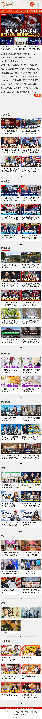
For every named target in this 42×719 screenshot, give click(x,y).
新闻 (10, 11)
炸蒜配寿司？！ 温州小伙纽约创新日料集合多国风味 (31, 696)
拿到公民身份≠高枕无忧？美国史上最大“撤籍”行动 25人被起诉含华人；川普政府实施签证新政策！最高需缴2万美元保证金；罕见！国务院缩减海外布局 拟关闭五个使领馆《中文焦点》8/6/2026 (10, 218)
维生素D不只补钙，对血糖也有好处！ (10, 390)
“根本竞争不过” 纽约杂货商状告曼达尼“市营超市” (31, 266)
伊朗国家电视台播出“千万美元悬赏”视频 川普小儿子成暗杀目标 (11, 285)
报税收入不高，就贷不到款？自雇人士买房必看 (10, 524)
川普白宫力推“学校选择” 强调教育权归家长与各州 (21, 92)
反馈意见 (15, 712)
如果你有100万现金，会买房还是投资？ (10, 505)
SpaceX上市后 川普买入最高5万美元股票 (19, 80)
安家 (16, 11)
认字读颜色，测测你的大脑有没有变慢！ (30, 390)
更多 (38, 95)
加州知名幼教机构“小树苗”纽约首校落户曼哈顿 (21, 48)
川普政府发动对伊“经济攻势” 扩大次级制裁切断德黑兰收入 (31, 285)
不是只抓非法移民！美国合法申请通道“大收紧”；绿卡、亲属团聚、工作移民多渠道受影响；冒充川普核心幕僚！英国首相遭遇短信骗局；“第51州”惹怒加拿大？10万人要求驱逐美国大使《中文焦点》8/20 (11, 199)
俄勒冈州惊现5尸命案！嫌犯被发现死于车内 (10, 266)
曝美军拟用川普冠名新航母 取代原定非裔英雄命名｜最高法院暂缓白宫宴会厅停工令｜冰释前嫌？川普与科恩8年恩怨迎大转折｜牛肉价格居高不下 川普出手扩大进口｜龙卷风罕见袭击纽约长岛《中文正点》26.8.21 (31, 151)
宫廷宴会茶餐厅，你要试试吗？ (10, 696)
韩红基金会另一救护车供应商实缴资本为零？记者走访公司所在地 (21, 73)
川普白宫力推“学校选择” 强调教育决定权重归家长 (10, 304)
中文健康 (33, 11)
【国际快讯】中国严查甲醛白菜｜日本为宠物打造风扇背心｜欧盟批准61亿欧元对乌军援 (10, 322)
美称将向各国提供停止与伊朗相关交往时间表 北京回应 (21, 54)
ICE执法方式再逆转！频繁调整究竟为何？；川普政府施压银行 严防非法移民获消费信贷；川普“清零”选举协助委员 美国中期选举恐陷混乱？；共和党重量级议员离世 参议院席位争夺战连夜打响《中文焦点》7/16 (31, 237)
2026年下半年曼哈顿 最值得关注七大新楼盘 (31, 419)
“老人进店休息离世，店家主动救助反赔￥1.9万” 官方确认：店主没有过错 (21, 69)
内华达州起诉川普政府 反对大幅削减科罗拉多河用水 (21, 84)
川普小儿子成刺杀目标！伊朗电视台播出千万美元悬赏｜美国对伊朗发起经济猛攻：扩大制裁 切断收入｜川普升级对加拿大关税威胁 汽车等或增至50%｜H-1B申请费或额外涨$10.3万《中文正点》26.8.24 (10, 132)
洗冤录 (4, 618)
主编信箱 (15, 715)
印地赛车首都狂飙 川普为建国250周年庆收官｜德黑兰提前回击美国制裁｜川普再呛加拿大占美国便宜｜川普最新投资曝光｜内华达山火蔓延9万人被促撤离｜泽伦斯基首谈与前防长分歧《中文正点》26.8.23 (31, 132)
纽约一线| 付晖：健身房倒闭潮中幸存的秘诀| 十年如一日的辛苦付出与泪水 (31, 505)
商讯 (26, 11)
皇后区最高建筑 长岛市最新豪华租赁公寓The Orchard (10, 457)
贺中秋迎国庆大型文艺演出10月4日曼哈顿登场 (30, 554)
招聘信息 (33, 712)
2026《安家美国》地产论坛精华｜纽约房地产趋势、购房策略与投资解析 (30, 438)
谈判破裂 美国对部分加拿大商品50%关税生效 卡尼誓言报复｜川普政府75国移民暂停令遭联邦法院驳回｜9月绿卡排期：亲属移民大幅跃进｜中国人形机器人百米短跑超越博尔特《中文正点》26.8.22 (11, 151)
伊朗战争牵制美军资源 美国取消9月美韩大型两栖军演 (21, 88)
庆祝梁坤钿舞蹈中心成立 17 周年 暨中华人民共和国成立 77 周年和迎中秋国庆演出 (10, 554)
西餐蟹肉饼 (26, 657)
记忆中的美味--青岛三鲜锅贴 (30, 677)
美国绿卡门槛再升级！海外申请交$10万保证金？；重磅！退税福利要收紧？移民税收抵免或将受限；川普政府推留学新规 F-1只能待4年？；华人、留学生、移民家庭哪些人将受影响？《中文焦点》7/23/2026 (10, 237)
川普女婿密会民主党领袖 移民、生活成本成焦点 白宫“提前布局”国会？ (7, 48)
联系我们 (24, 712)
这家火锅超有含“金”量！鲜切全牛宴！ (9, 677)
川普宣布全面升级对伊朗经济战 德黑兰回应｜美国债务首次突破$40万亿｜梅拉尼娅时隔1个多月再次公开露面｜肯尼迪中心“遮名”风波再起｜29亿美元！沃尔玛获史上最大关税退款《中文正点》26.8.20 (11, 170)
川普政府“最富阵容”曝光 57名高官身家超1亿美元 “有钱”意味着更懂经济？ (35, 48)
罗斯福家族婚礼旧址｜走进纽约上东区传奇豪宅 (30, 457)
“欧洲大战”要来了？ (10, 61)
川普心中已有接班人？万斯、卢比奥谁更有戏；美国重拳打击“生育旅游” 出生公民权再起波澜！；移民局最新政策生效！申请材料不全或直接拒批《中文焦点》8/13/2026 (31, 199)
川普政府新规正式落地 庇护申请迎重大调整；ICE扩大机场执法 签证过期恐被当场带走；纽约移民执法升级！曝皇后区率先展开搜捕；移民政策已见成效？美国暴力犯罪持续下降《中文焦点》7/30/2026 (31, 218)
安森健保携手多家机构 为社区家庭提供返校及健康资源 (30, 572)
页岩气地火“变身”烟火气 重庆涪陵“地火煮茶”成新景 (30, 341)
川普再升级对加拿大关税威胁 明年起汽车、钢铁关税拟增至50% (31, 304)
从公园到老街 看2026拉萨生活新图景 (10, 341)
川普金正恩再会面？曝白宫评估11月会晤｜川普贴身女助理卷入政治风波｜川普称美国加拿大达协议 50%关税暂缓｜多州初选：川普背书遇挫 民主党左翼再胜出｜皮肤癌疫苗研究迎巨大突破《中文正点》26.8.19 (31, 170)
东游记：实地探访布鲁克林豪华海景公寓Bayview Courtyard (11, 438)
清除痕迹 (24, 715)
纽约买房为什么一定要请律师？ (30, 524)
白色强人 (25, 618)
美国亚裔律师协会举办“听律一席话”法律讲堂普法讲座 (10, 572)
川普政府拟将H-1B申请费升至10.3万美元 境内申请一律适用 (31, 322)
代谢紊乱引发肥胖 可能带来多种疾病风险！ (31, 371)
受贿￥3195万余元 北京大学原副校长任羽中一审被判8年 (21, 76)
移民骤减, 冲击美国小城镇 (10, 591)
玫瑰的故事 (5, 632)
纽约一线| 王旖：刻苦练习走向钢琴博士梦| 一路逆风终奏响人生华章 (31, 486)
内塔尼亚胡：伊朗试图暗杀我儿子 (16, 57)
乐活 (21, 11)
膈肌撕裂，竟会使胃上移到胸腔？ (10, 371)
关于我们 (6, 712)
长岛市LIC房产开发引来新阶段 (10, 419)
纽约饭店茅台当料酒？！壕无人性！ (8, 659)
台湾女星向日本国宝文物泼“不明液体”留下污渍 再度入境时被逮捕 (21, 65)
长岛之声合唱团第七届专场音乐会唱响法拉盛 (30, 591)
